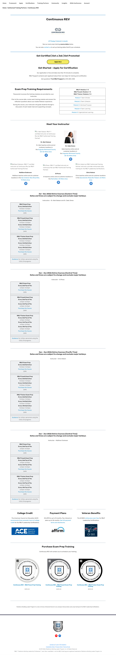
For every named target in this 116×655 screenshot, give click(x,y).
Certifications (30, 3)
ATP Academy (63, 644)
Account (87, 3)
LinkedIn (65, 41)
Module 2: (78, 101)
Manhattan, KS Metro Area (59, 179)
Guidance (15, 259)
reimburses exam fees (92, 518)
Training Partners (43, 3)
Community (55, 3)
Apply (21, 3)
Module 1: (78, 98)
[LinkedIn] (46, 155)
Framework (12, 3)
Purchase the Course (25, 211)
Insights (64, 3)
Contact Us (52, 644)
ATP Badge (51, 41)
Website (58, 41)
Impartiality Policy (50, 646)
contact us (47, 47)
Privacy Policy (59, 646)
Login (57, 644)
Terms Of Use (66, 646)
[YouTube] (56, 635)
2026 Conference (75, 3)
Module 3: (77, 105)
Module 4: (78, 108)
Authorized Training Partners (17, 8)
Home (4, 3)
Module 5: (75, 112)
